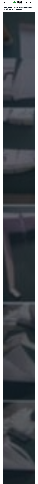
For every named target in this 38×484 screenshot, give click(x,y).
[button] (5, 2)
